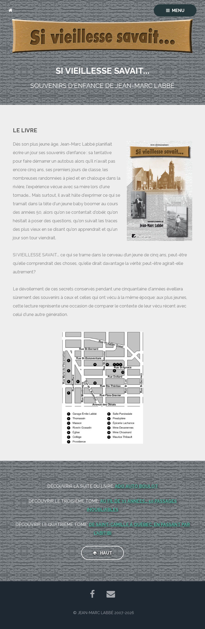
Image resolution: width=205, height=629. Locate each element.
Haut (105, 553)
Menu (178, 10)
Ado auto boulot (136, 486)
